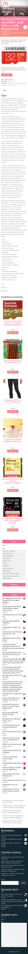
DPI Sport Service (5, 31)
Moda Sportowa (7, 553)
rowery (15, 85)
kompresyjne (6, 558)
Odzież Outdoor (7, 561)
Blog (3, 548)
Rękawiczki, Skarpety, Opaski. (10, 573)
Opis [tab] (4, 90)
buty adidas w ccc (12, 83)
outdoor (4, 563)
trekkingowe (5, 566)
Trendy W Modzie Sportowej (10, 576)
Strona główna (5, 40)
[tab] (24, 2)
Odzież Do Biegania (7, 556)
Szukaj (3, 879)
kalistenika (10, 85)
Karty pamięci (14, 40)
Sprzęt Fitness (6, 571)
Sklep (4, 545)
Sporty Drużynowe (7, 568)
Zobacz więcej (6, 75)
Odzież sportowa (7, 578)
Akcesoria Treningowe (8, 551)
